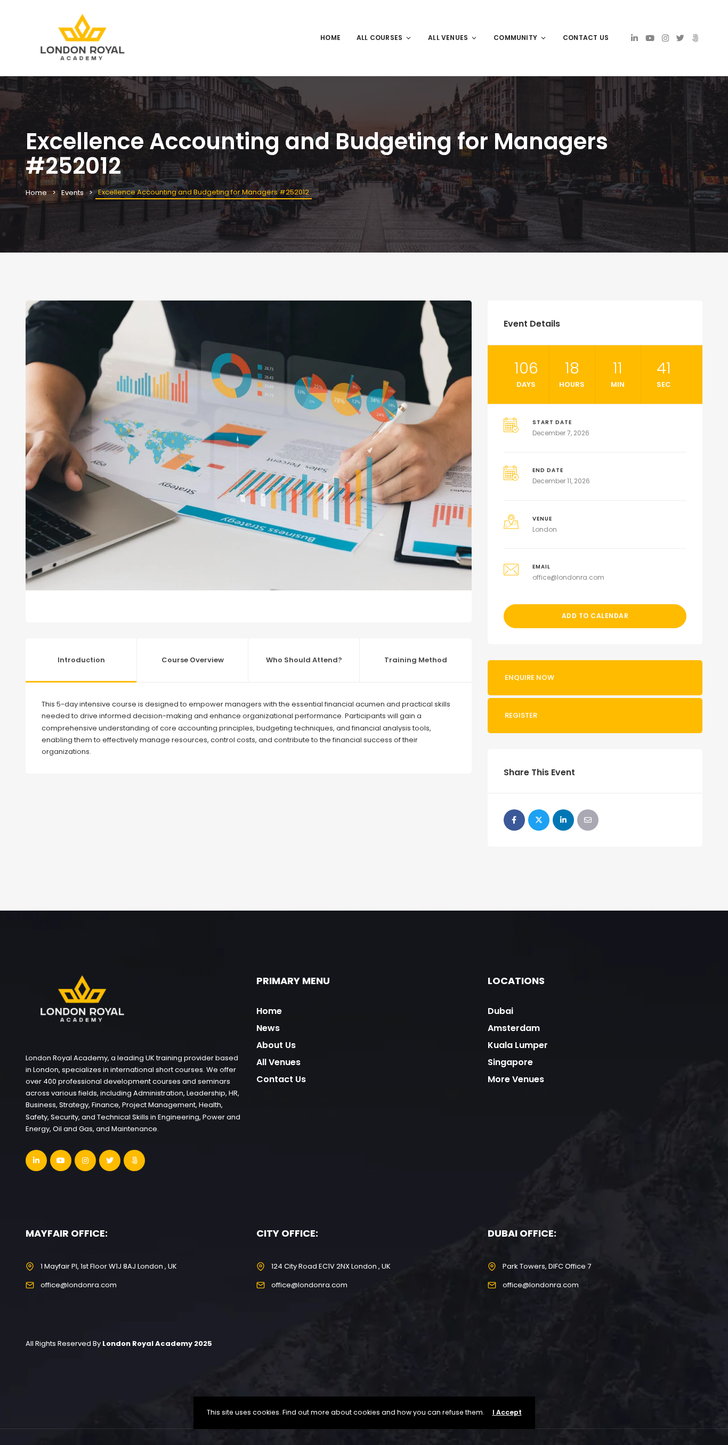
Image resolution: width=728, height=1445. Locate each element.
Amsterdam (514, 1028)
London (544, 529)
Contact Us (586, 37)
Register (521, 715)
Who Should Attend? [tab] (304, 660)
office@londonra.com (568, 577)
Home (330, 37)
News (268, 1028)
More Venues (516, 1079)
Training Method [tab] (415, 660)
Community (515, 37)
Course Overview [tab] (192, 660)
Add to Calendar (595, 615)
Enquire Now (529, 677)
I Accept (507, 1412)
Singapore (510, 1062)
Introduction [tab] (81, 660)
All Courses (379, 37)
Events (72, 193)
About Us (276, 1045)
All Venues (448, 37)
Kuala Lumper (518, 1045)
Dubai (500, 1011)
